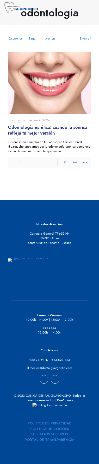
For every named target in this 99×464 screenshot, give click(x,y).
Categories (15, 38)
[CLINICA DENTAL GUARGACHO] (21, 7)
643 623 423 (60, 359)
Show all (85, 38)
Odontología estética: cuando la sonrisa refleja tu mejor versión (47, 130)
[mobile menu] (92, 7)
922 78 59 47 (39, 359)
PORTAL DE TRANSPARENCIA (49, 439)
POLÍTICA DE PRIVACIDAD (49, 423)
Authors (50, 38)
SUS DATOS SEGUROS (49, 434)
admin (16, 120)
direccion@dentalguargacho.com (49, 368)
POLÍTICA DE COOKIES (49, 428)
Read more (80, 162)
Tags (32, 38)
